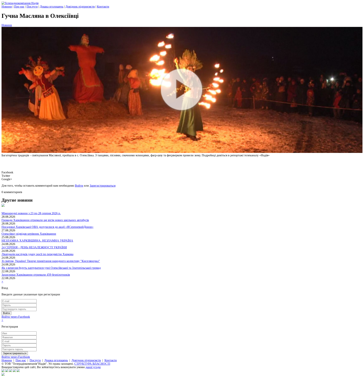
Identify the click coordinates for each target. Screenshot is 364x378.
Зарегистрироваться (102, 185)
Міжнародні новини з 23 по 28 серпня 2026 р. (31, 213)
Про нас (19, 6)
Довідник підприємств (80, 6)
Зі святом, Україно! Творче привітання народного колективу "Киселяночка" (51, 261)
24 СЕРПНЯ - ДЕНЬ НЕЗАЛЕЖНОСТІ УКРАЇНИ (34, 247)
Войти (79, 185)
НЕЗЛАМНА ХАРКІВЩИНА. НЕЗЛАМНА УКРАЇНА (37, 240)
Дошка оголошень (51, 6)
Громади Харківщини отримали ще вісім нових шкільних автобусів (45, 220)
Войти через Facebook (16, 316)
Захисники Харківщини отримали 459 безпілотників (36, 274)
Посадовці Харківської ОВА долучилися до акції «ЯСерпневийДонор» (47, 227)
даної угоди (93, 367)
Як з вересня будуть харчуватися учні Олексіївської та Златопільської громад (51, 267)
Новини (7, 6)
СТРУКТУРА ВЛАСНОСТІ (92, 363)
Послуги (32, 6)
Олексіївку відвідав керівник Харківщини (29, 233)
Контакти (103, 6)
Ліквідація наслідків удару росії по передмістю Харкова (37, 254)
